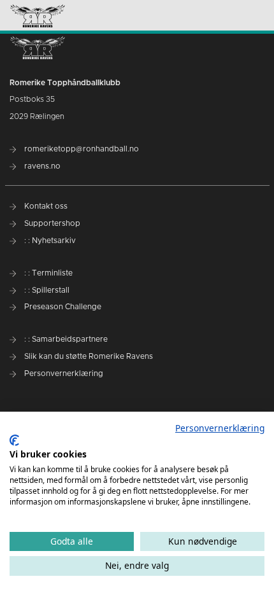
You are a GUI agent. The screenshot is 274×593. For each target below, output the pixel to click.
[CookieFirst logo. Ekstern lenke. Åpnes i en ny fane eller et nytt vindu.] (14, 440)
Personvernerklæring (219, 428)
